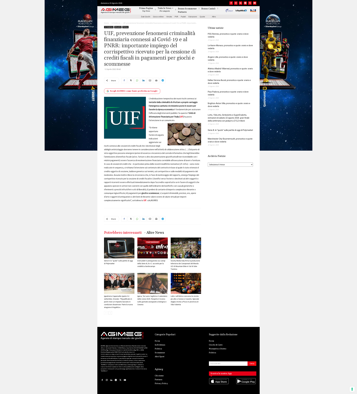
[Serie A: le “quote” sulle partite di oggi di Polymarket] (119, 248)
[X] (250, 3)
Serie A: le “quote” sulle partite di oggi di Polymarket (230, 130)
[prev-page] (106, 313)
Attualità (118, 27)
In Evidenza (116, 23)
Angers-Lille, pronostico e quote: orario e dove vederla (228, 58)
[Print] (156, 80)
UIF (181, 116)
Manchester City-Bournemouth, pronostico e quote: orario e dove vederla (230, 140)
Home (106, 23)
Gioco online (158, 16)
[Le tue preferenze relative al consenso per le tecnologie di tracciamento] (352, 389)
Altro (214, 16)
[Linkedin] (240, 3)
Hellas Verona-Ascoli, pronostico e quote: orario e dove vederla (229, 81)
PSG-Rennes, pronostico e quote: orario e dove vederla (228, 35)
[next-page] (110, 313)
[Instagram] (235, 3)
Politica (125, 27)
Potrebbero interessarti (123, 233)
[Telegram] (245, 3)
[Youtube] (254, 3)
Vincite (169, 16)
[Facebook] (231, 3)
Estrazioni (193, 16)
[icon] (219, 384)
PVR (176, 16)
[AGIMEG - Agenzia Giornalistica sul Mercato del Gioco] (116, 11)
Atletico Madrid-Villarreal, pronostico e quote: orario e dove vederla (230, 70)
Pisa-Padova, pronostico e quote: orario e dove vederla (228, 93)
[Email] (150, 80)
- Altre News (154, 233)
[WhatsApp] (137, 80)
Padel (183, 16)
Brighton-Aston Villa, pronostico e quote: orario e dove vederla (229, 104)
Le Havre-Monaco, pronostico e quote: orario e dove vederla (230, 47)
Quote (202, 16)
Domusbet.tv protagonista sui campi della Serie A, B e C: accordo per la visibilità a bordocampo (151, 263)
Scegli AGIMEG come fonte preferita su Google (134, 91)
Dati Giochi (145, 16)
